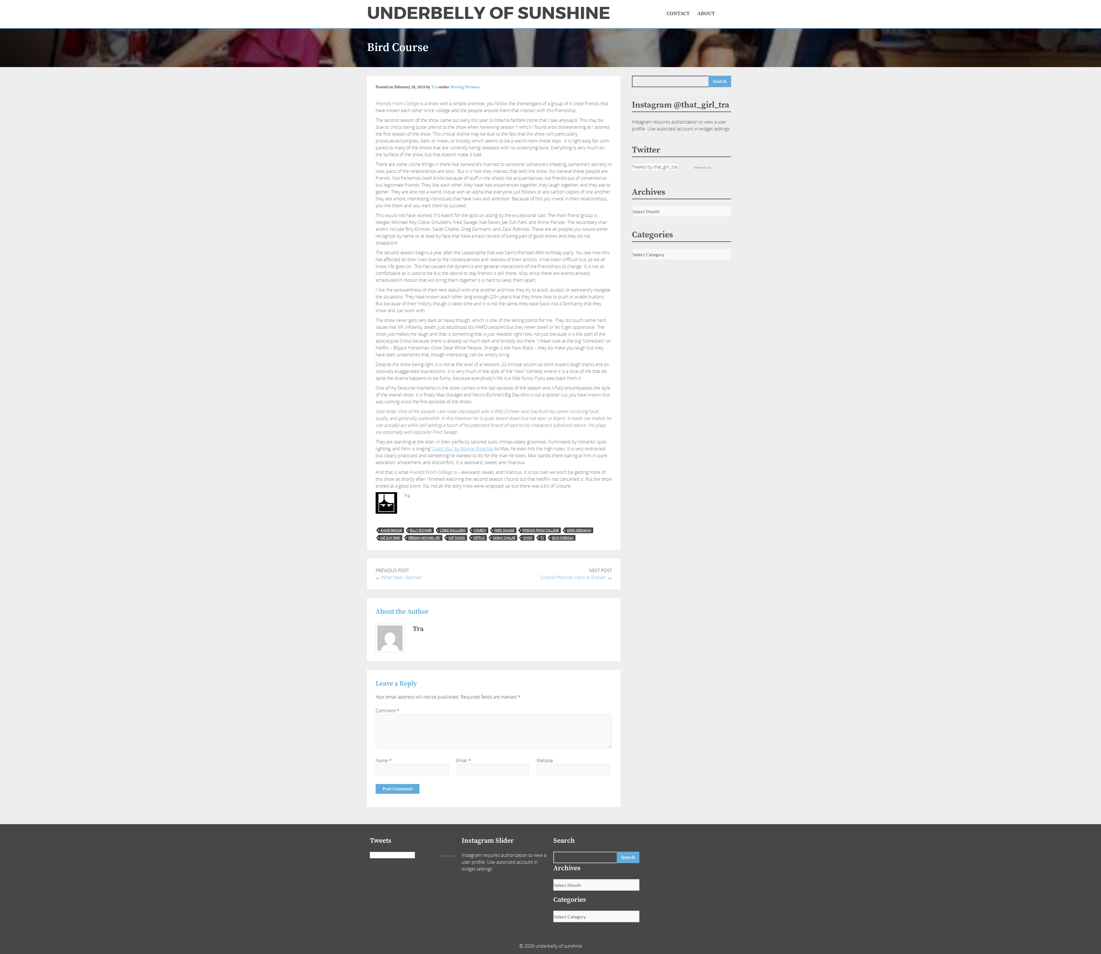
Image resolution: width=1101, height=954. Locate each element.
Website (544, 760)
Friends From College (540, 530)
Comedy (480, 530)
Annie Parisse (391, 530)
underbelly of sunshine (488, 13)
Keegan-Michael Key (424, 537)
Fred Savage (504, 530)
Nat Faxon (456, 537)
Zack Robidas (562, 537)
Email (463, 760)
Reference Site (702, 167)
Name (384, 760)
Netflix (479, 537)
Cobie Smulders (453, 530)
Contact (678, 13)
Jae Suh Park (390, 537)
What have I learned (401, 577)
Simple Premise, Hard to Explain (573, 577)
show (527, 537)
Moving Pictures (464, 87)
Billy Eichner (421, 530)
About (706, 13)
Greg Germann (579, 530)
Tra (434, 87)
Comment (387, 710)
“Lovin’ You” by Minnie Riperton (462, 448)
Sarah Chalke (504, 537)
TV (542, 537)
